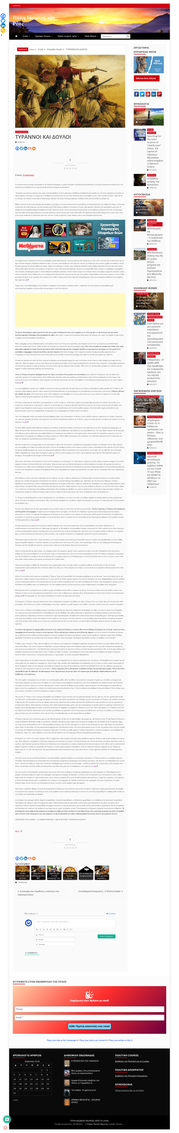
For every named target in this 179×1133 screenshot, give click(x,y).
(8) (95, 766)
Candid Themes (115, 1124)
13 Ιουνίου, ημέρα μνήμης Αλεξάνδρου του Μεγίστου (146, 300)
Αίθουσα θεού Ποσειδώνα (148, 78)
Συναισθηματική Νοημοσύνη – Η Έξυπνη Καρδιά (99, 891)
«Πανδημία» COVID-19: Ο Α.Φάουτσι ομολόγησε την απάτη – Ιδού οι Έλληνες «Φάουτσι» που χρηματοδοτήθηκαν (155, 432)
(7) (21, 596)
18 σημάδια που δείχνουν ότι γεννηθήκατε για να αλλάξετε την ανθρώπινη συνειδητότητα (146, 202)
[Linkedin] (25, 148)
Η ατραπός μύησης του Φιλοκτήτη (153, 181)
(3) (26, 422)
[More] (34, 148)
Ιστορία (150, 130)
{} (67, 929)
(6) (22, 570)
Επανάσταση (28, 175)
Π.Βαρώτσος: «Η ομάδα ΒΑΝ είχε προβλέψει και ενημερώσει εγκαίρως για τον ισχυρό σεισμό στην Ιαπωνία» (155, 370)
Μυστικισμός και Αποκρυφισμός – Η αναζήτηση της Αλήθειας (155, 234)
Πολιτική (151, 320)
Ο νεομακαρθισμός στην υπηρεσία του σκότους (146, 402)
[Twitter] (21, 148)
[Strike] (47, 929)
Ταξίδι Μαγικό (90, 36)
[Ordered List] (50, 929)
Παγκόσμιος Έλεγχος (155, 317)
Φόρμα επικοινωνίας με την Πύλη (129, 1090)
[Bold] (37, 929)
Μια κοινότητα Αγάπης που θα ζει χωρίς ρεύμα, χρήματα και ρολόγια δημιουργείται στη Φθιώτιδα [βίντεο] (155, 264)
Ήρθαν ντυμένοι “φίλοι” (67, 36)
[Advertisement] (70, 310)
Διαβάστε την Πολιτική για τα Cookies (132, 1061)
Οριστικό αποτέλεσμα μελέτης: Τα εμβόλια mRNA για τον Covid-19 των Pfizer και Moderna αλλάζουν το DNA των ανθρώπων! (155, 470)
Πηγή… (17, 831)
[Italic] (40, 929)
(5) (36, 520)
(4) (51, 455)
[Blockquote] (57, 929)
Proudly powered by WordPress (69, 1124)
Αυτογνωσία (142, 194)
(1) (26, 280)
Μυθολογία (141, 104)
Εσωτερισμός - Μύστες (153, 224)
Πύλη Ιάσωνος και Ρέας (34, 20)
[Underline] (44, 929)
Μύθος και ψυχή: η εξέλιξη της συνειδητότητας (146, 115)
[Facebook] (17, 148)
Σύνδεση (111, 914)
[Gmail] (30, 148)
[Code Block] (61, 929)
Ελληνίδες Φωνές (21, 132)
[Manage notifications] (5, 1128)
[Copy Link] (3, 30)
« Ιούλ (15, 1100)
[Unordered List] (54, 929)
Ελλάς (25, 36)
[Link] (64, 929)
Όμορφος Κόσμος (43, 36)
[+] (71, 929)
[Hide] (2, 35)
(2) (20, 383)
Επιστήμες (151, 356)
